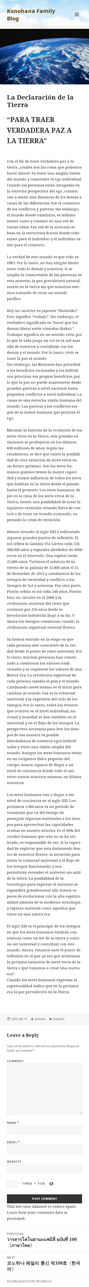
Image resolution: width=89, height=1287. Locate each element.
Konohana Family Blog (31, 14)
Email (13, 1142)
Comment (15, 1061)
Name (13, 1123)
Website (14, 1162)
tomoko (40, 1019)
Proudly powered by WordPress (29, 1281)
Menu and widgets (77, 19)
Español (59, 1019)
